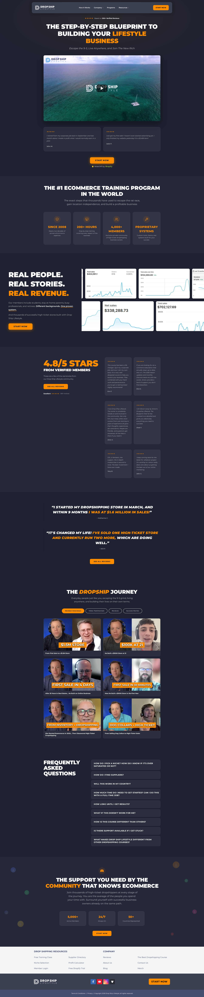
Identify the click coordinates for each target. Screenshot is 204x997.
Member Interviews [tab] (73, 611)
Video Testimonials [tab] (96, 611)
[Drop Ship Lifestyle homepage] (45, 981)
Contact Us (143, 963)
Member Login (41, 968)
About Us (107, 963)
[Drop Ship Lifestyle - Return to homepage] (44, 8)
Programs (111, 8)
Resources (123, 8)
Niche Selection (41, 963)
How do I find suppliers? (109, 775)
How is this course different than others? (120, 822)
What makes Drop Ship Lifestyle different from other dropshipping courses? (123, 840)
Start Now (102, 933)
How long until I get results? (112, 804)
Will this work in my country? (112, 784)
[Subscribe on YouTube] (99, 981)
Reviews (107, 957)
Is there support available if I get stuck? (118, 831)
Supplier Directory (77, 957)
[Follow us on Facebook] (93, 981)
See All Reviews (55, 386)
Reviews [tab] (115, 611)
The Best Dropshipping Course (152, 957)
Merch (141, 968)
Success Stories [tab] (132, 611)
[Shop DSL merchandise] (112, 981)
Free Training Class (43, 957)
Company (98, 8)
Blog (105, 968)
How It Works (84, 8)
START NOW (161, 8)
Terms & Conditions (78, 993)
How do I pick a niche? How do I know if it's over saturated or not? (123, 764)
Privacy (90, 993)
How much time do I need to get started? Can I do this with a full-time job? (126, 794)
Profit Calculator (76, 963)
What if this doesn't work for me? (115, 813)
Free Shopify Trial (77, 968)
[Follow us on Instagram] (105, 981)
